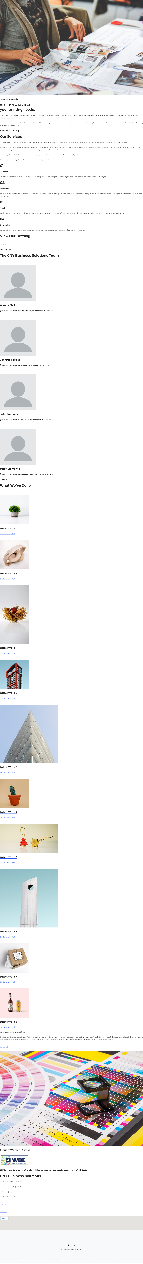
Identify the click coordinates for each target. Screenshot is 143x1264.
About (74, 1259)
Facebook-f (3, 1204)
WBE (113, 1259)
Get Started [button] (4, 1047)
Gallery (93, 1259)
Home (54, 1259)
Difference (103, 1259)
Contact (122, 1259)
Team (84, 1259)
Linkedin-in (3, 1212)
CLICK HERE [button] (4, 244)
